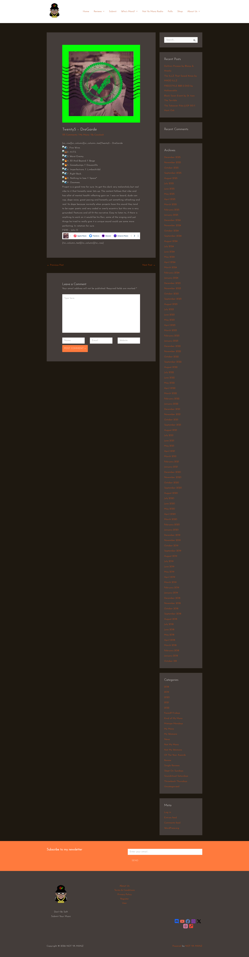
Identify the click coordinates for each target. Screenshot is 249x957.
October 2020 (171, 483)
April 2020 (170, 514)
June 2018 (169, 630)
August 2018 (170, 619)
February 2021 (171, 462)
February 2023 (171, 336)
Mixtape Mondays (173, 723)
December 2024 (172, 220)
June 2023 (169, 315)
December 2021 (172, 409)
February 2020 (172, 525)
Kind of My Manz (173, 718)
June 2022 (169, 378)
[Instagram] (193, 921)
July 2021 (168, 435)
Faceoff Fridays (172, 713)
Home (86, 11)
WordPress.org (171, 828)
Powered (176, 946)
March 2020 (170, 519)
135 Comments (69, 135)
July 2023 (169, 309)
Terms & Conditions (124, 890)
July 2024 (169, 246)
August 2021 (170, 430)
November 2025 (172, 162)
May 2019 (169, 572)
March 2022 (170, 393)
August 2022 (170, 367)
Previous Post (55, 265)
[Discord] (176, 921)
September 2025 (172, 173)
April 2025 (169, 199)
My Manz (84, 135)
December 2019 (172, 535)
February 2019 (171, 588)
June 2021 (169, 441)
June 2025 (169, 189)
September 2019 (172, 551)
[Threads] (185, 926)
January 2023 (171, 341)
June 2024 (169, 252)
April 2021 (169, 451)
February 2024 (171, 273)
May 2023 (169, 320)
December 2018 (172, 598)
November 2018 (172, 603)
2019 (166, 692)
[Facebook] (187, 921)
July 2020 (169, 498)
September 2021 (172, 425)
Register (124, 899)
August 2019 (170, 556)
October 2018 (171, 609)
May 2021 (169, 446)
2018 (166, 687)
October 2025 (171, 168)
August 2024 (170, 241)
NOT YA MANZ (55, 19)
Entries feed (170, 818)
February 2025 (171, 210)
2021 (166, 702)
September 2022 (172, 362)
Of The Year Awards (175, 755)
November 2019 (172, 540)
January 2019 (171, 593)
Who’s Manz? (128, 11)
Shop (180, 11)
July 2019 (169, 561)
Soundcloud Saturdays (176, 776)
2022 (166, 708)
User (124, 903)
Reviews (98, 11)
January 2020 (171, 530)
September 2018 (172, 614)
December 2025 (172, 157)
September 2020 (173, 488)
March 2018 (170, 645)
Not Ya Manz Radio (152, 11)
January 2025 (171, 215)
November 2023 (172, 288)
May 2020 (169, 509)
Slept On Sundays (173, 771)
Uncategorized (171, 786)
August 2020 (171, 493)
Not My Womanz (173, 750)
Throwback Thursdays (175, 781)
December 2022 (172, 346)
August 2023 (170, 304)
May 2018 (169, 635)
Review (167, 760)
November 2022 (172, 351)
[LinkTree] (191, 926)
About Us (192, 11)
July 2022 (169, 372)
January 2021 (171, 467)
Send (135, 860)
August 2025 (170, 178)
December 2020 (172, 472)
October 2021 (171, 420)
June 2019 (169, 567)
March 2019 (170, 582)
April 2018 (169, 640)
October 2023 (171, 294)
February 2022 (171, 399)
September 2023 (172, 299)
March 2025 (170, 204)
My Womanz (170, 734)
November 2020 (172, 477)
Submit (112, 11)
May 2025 (169, 194)
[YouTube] (182, 921)
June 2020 (169, 504)
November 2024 (172, 225)
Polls (170, 11)
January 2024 (171, 278)
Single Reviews (171, 765)
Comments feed (172, 823)
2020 (167, 697)
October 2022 (171, 357)
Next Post (148, 265)
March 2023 (170, 330)
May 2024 (169, 257)
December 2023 (172, 283)
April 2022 (169, 388)
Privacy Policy (124, 894)
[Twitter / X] (199, 921)
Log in (167, 812)
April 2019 (169, 577)
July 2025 (169, 183)
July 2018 (169, 624)
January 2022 (171, 404)
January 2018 (171, 656)
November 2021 (172, 414)
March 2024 (170, 267)
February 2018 (171, 651)
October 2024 (171, 231)
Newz (167, 739)
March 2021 (170, 456)
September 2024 (172, 236)
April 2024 (169, 262)
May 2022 (169, 383)
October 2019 (171, 546)
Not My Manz (171, 744)
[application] (103, 11)
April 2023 (169, 325)
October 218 (170, 661)
